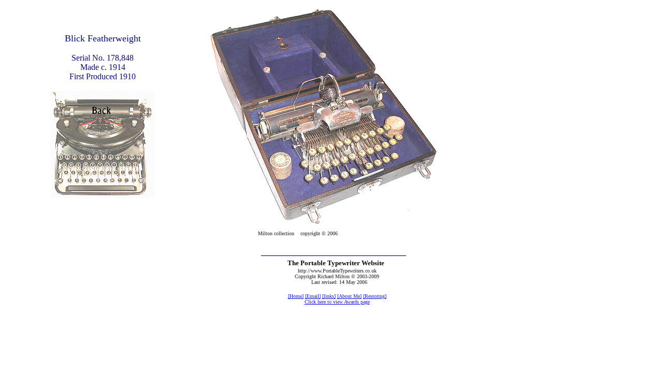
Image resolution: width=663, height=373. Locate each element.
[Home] (296, 296)
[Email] (313, 296)
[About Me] (349, 296)
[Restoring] (374, 296)
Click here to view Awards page (337, 302)
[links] (329, 296)
